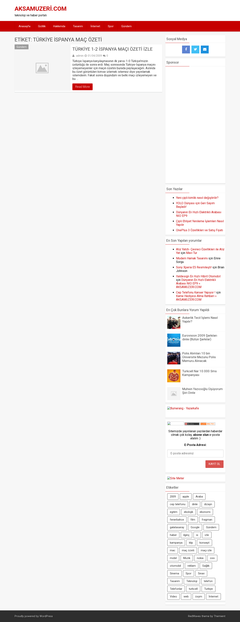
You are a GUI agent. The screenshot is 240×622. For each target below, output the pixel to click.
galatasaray (177, 527)
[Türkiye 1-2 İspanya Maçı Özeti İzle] (42, 67)
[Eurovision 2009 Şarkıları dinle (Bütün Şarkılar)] (173, 345)
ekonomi (205, 512)
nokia (200, 558)
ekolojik (188, 512)
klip (191, 542)
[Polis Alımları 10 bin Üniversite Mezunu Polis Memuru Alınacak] (173, 363)
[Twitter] (195, 49)
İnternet (95, 26)
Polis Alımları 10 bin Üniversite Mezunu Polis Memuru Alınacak (199, 357)
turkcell (193, 588)
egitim (173, 512)
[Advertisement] (156, 10)
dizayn (208, 504)
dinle (195, 504)
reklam (192, 565)
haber (173, 535)
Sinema (174, 573)
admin (80, 55)
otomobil (175, 565)
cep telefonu (177, 504)
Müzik (186, 558)
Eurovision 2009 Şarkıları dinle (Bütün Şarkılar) (199, 337)
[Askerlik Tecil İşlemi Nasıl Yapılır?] (173, 328)
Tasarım (78, 26)
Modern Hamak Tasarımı (192, 258)
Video (173, 596)
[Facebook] (186, 49)
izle (207, 535)
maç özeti (188, 550)
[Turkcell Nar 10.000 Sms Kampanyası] (173, 381)
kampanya (176, 542)
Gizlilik (42, 26)
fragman (207, 519)
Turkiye (208, 588)
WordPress (46, 616)
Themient (219, 616)
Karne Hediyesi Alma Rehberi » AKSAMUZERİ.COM (196, 297)
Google (195, 527)
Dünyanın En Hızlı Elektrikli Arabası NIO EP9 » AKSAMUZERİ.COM (196, 283)
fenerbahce (177, 519)
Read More (82, 87)
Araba (199, 496)
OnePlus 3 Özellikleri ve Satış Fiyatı (199, 230)
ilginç (186, 535)
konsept (204, 542)
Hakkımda (59, 26)
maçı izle (206, 550)
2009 (173, 496)
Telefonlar (176, 588)
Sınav (201, 573)
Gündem (126, 26)
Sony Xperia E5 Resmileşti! (194, 267)
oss (212, 558)
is (197, 535)
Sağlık (205, 565)
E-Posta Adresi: (195, 445)
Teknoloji (191, 581)
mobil (173, 558)
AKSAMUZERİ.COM (41, 8)
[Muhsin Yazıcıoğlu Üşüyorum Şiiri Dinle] (173, 399)
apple (185, 496)
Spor (111, 26)
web (186, 596)
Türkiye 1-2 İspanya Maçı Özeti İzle (112, 49)
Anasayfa (24, 26)
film (192, 519)
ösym (198, 596)
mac (172, 550)
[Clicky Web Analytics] (207, 424)
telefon (208, 581)
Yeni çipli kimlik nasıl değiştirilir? (197, 198)
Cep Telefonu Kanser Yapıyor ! (195, 292)
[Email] (205, 49)
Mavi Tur (191, 253)
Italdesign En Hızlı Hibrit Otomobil (198, 276)
